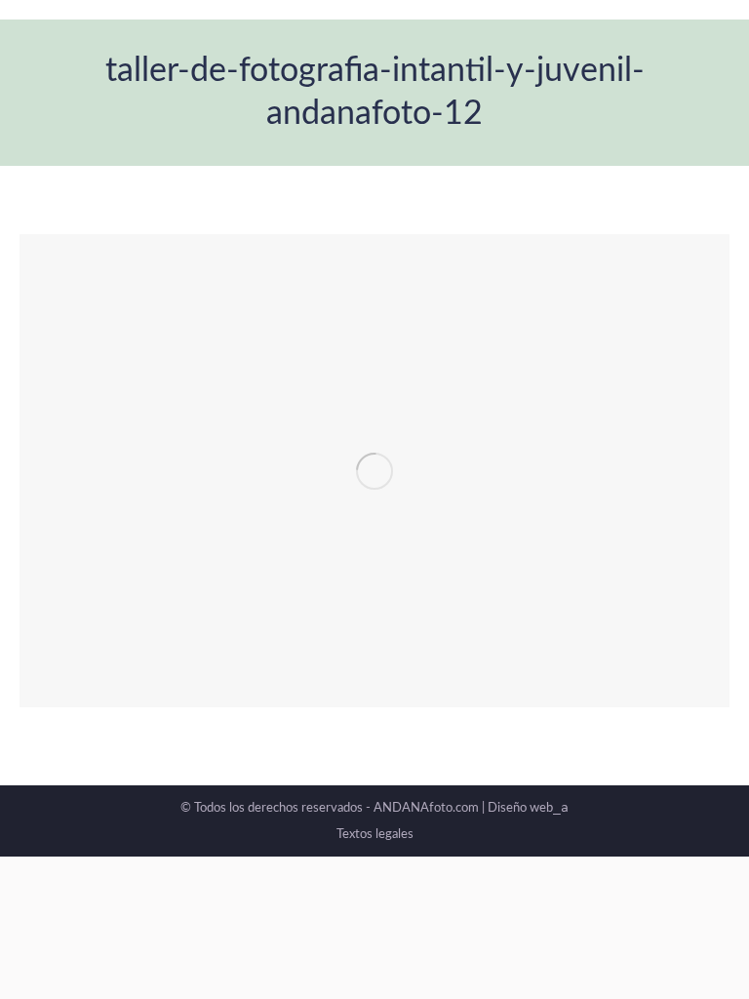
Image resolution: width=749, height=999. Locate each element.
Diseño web (528, 808)
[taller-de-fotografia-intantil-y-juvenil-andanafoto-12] (374, 470)
